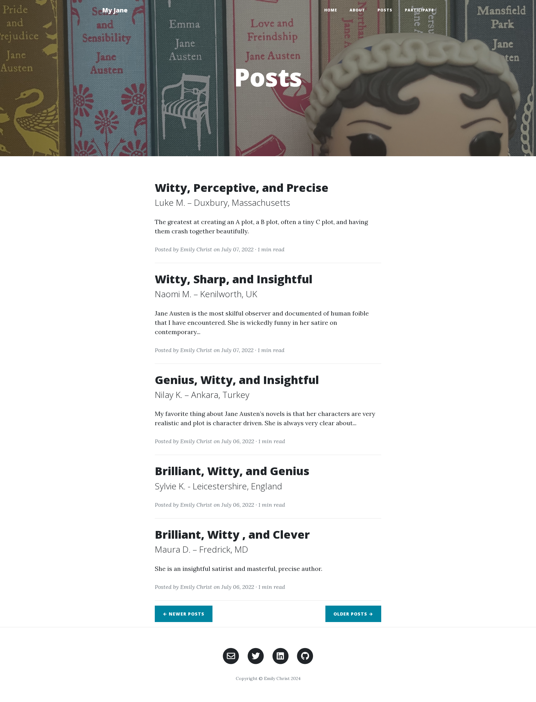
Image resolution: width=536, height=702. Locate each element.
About (357, 10)
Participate (419, 10)
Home (330, 10)
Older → (353, 614)
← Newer (183, 614)
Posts (384, 10)
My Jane (114, 10)
